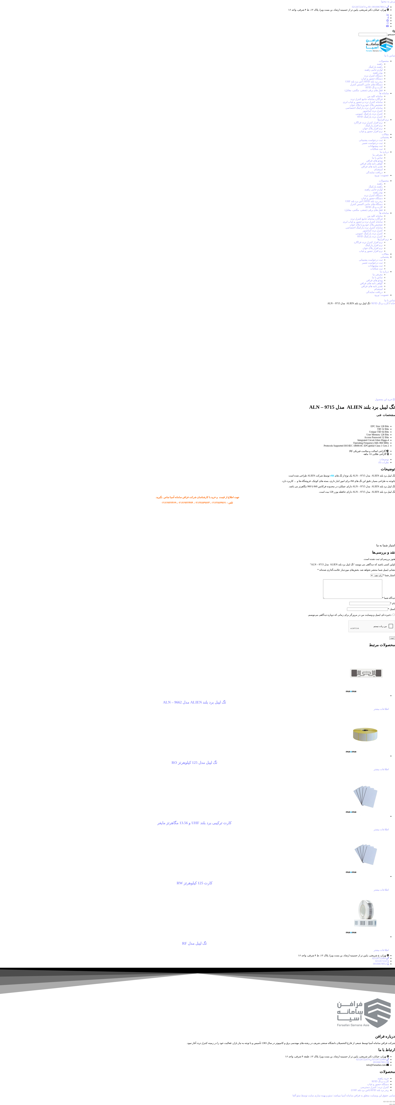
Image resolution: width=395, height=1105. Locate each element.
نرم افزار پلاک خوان (373, 128)
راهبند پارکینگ (376, 67)
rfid (332, 475)
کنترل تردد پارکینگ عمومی (369, 113)
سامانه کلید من (375, 96)
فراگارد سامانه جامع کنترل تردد (366, 99)
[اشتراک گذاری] (387, 1101)
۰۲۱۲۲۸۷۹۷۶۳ (202, 502)
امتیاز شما (389, 575)
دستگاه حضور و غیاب (372, 78)
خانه (393, 303)
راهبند (380, 64)
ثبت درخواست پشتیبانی (371, 140)
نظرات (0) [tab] (383, 462)
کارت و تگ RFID (374, 87)
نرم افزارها (383, 119)
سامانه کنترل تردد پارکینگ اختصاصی (364, 108)
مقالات (385, 134)
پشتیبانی (384, 137)
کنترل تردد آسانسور (373, 111)
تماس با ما (377, 157)
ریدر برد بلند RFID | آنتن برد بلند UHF (364, 81)
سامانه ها (384, 93)
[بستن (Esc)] (384, 1101)
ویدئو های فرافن (374, 160)
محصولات (384, 61)
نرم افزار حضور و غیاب (371, 131)
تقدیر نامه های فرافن (372, 166)
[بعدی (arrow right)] (390, 1104)
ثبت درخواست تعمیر (372, 143)
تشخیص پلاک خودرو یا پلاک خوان (366, 105)
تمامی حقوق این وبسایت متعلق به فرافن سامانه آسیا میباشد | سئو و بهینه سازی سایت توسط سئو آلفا (344, 1095)
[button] (197, 31)
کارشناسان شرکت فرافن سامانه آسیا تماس (186, 497)
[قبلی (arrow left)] (394, 1104)
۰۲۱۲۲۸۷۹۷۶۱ (218, 502)
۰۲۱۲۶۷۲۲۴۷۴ (185, 502)
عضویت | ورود (381, 175)
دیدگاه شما (388, 598)
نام (392, 603)
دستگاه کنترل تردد (373, 75)
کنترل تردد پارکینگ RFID (370, 116)
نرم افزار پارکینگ (374, 125)
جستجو (391, 34)
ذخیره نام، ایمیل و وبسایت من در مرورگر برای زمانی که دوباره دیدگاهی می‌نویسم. (349, 615)
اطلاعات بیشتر (381, 709)
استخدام (378, 169)
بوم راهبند (378, 72)
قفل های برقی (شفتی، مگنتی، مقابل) (364, 90)
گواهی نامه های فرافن (371, 163)
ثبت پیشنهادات (375, 146)
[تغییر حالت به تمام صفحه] (390, 1101)
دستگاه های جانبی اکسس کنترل (366, 84)
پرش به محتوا (388, 1)
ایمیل (391, 609)
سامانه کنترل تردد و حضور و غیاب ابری (363, 102)
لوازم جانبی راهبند (373, 69)
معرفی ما (378, 154)
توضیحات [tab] (384, 459)
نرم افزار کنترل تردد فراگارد (368, 122)
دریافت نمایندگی (374, 172)
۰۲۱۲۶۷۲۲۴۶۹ (168, 502)
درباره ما (384, 152)
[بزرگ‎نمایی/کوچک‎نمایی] (394, 1101)
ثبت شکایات (376, 149)
